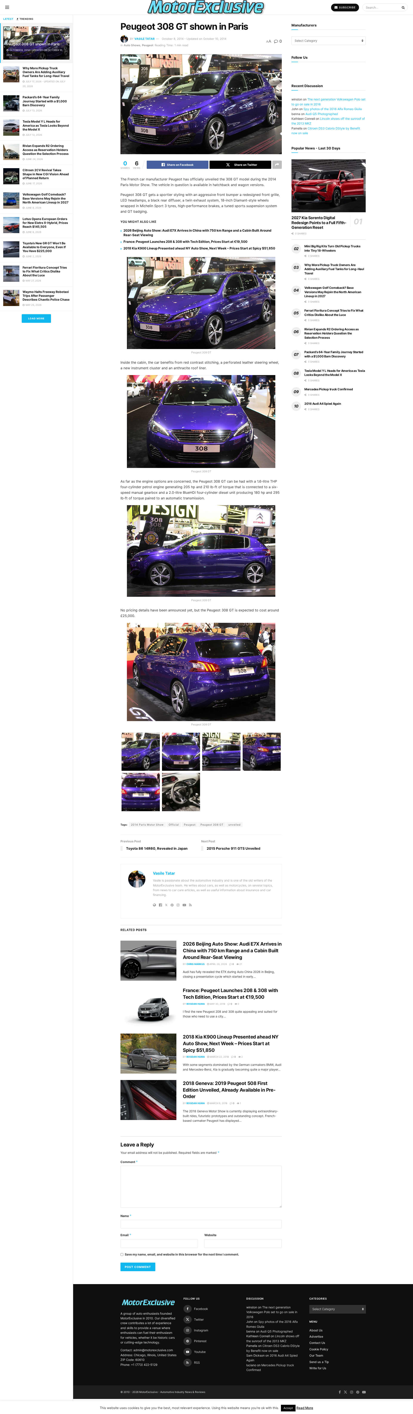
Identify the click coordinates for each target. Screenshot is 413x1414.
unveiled (234, 824)
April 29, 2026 (218, 964)
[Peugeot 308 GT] (141, 752)
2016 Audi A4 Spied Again (322, 416)
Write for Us (317, 1368)
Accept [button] (288, 1408)
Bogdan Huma (195, 1003)
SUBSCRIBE (347, 7)
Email (125, 1235)
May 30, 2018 (217, 1003)
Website (210, 1235)
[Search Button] (404, 7)
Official (174, 824)
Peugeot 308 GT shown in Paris (33, 44)
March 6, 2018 (218, 1103)
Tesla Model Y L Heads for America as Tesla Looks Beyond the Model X (46, 125)
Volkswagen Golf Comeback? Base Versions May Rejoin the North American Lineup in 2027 (45, 198)
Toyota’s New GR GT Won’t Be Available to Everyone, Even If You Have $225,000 (44, 247)
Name (126, 1216)
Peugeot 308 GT (211, 824)
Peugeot (147, 45)
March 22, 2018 (219, 1056)
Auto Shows (132, 45)
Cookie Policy (318, 1349)
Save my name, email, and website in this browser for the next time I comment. (182, 1254)
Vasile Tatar (144, 38)
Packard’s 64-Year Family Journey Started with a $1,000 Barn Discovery (45, 101)
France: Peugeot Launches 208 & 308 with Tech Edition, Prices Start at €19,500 (185, 242)
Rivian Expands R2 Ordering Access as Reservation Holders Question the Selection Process (46, 149)
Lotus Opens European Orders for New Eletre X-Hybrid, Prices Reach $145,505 (45, 222)
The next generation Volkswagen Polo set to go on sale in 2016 (271, 1312)
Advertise (316, 1336)
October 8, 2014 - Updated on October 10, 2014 (194, 38)
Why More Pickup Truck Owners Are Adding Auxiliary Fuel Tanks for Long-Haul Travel (46, 72)
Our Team (316, 1355)
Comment (129, 1162)
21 (240, 964)
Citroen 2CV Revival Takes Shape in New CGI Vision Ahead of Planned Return (46, 174)
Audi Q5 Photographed (321, 126)
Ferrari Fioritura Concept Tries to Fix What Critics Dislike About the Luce (45, 271)
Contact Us (317, 1343)
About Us (316, 1330)
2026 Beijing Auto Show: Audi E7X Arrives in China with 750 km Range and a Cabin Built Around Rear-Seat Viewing (232, 950)
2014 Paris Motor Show (147, 824)
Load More (36, 318)
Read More (304, 1408)
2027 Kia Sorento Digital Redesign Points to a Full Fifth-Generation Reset (318, 235)
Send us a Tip (319, 1362)
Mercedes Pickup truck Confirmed (328, 402)
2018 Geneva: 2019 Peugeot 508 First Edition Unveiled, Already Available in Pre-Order (229, 1089)
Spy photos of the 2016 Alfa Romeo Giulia (333, 121)
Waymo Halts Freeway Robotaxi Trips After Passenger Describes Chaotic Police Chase (46, 295)
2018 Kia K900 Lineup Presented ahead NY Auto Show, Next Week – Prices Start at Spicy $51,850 (199, 248)
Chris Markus (195, 964)
